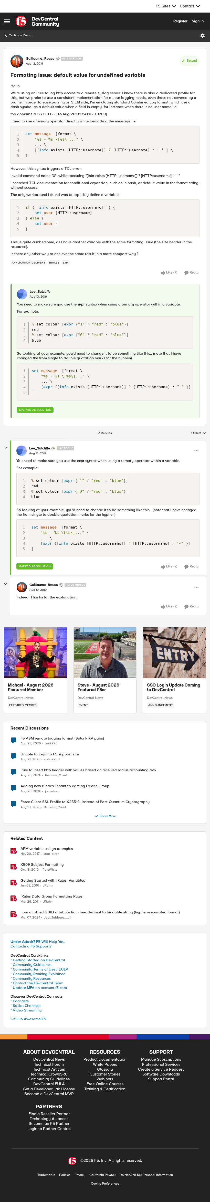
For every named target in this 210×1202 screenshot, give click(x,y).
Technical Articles (49, 1069)
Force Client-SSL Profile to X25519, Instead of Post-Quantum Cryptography (85, 802)
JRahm (48, 886)
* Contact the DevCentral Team (36, 983)
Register (180, 21)
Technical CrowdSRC (49, 1074)
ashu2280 (52, 759)
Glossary (105, 1069)
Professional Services (161, 1064)
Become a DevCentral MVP (49, 1094)
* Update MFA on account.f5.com (38, 987)
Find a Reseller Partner (49, 1114)
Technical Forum (20, 35)
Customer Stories (105, 1074)
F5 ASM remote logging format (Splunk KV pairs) (62, 738)
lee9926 (51, 743)
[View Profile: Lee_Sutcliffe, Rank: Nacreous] (21, 451)
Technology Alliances (49, 1118)
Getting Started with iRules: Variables (52, 880)
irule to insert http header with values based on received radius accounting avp (88, 770)
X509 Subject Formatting (42, 864)
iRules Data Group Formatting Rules (51, 896)
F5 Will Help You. (37, 941)
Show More (108, 816)
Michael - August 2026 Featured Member (31, 687)
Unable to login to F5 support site (49, 754)
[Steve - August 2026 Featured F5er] (105, 652)
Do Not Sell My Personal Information (146, 1175)
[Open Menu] (202, 35)
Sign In (198, 21)
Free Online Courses (105, 1084)
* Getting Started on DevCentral (37, 960)
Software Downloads (161, 1074)
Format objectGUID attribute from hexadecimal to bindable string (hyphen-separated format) (100, 912)
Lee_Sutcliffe (40, 292)
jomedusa (52, 791)
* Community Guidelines (30, 964)
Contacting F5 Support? (30, 946)
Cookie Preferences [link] (105, 1184)
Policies (64, 1175)
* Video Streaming (26, 1010)
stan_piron (51, 854)
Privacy (80, 1175)
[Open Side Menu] (7, 21)
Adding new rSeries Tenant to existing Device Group (64, 786)
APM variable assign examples (46, 849)
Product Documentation (105, 1059)
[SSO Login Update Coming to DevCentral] (174, 652)
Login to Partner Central (49, 1128)
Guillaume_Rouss (40, 59)
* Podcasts (19, 1001)
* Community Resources (30, 978)
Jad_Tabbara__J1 (57, 918)
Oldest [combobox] (198, 433)
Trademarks (46, 1175)
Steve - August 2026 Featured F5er (98, 687)
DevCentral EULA (49, 1084)
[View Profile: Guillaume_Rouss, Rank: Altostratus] (16, 61)
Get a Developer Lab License (49, 1089)
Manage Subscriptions (161, 1059)
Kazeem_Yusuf (56, 775)
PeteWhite (50, 870)
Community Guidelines (49, 1079)
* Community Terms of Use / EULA (39, 969)
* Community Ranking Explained (38, 974)
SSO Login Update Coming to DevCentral (173, 687)
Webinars (105, 1079)
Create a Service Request (161, 1069)
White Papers (105, 1064)
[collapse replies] (6, 448)
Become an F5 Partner (49, 1123)
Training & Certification (104, 1089)
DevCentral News (21, 698)
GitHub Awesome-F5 (28, 1019)
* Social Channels (25, 1005)
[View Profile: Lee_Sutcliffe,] (22, 294)
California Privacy (102, 1175)
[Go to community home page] (37, 21)
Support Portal (161, 1079)
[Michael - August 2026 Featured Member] (35, 652)
